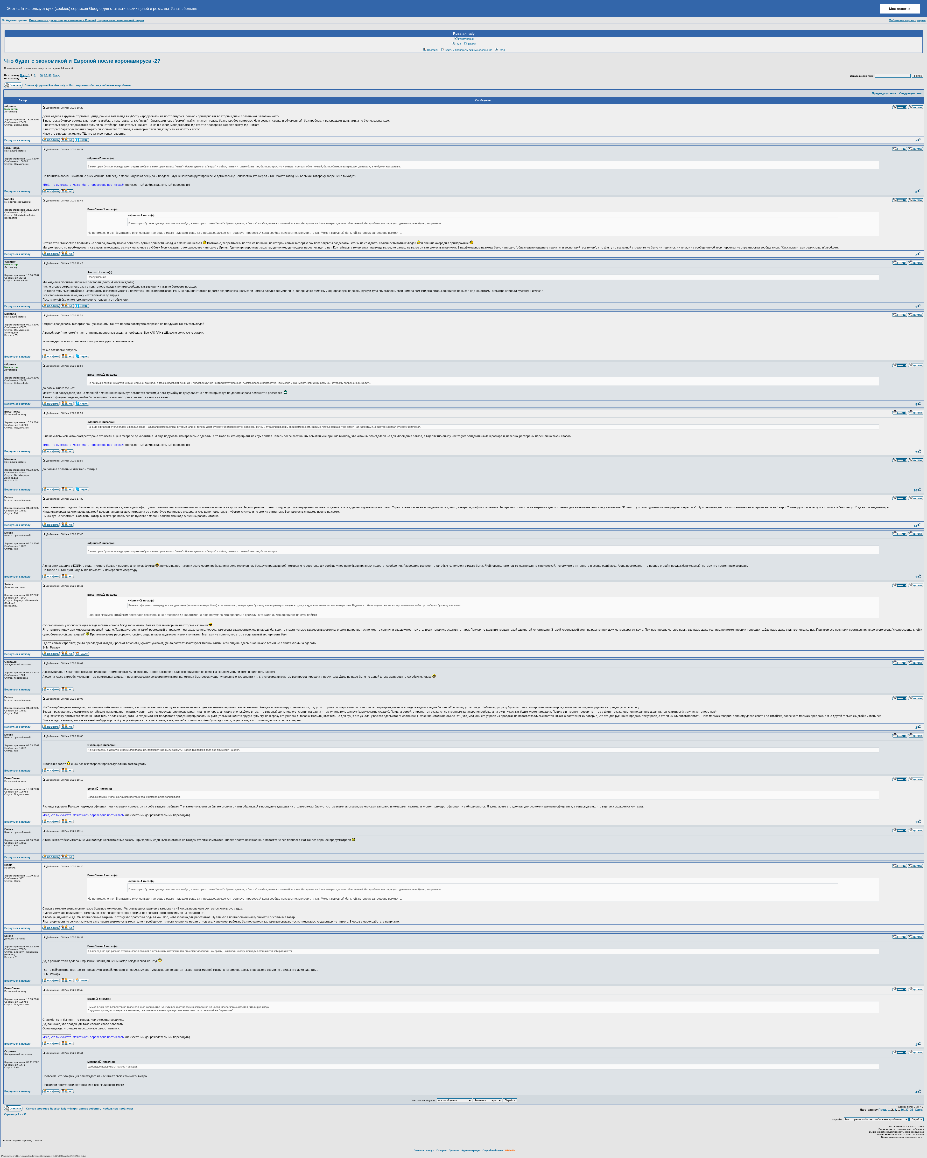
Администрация (470, 1150)
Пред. (23, 75)
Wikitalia (510, 1150)
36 (41, 75)
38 (50, 75)
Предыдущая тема (884, 93)
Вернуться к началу (17, 140)
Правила (454, 1150)
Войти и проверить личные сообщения (468, 49)
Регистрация (466, 38)
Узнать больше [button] (184, 9)
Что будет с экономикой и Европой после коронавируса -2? (82, 61)
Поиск (472, 43)
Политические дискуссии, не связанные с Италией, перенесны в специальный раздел (86, 20)
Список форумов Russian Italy (45, 85)
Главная (419, 1150)
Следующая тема (910, 93)
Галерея (441, 1150)
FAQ (458, 43)
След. (56, 75)
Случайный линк (493, 1150)
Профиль (432, 49)
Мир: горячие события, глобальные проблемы (100, 85)
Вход (502, 49)
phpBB (16, 1156)
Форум (430, 1150)
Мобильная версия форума (907, 20)
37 (45, 75)
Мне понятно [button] (900, 9)
